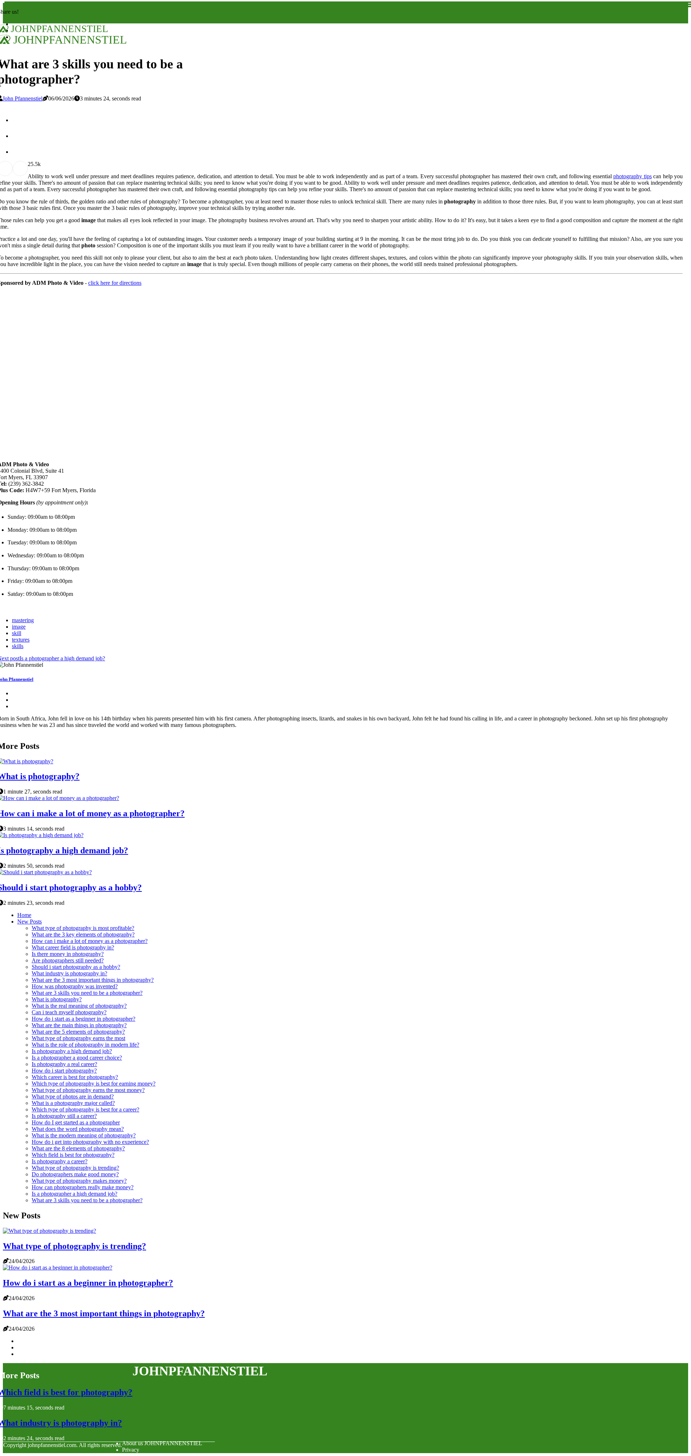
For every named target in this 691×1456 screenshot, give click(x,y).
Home (24, 915)
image (19, 627)
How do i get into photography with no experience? (90, 1142)
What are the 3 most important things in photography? (93, 980)
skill (16, 633)
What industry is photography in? (69, 973)
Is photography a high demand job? (72, 1051)
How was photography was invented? (75, 986)
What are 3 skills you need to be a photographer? (87, 993)
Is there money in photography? (68, 954)
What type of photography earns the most (78, 1038)
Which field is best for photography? (73, 1155)
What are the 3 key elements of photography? (83, 934)
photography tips (632, 176)
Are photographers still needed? (68, 960)
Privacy (130, 1450)
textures (21, 640)
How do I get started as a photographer (76, 1122)
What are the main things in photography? (79, 1025)
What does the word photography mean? (78, 1129)
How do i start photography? (64, 1071)
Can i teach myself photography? (69, 1012)
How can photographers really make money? (83, 1187)
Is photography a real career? (64, 1064)
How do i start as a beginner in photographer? (83, 1019)
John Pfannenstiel (22, 98)
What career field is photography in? (73, 947)
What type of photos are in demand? (73, 1096)
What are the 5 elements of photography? (78, 1032)
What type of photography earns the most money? (88, 1090)
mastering (23, 620)
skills (17, 646)
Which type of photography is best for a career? (85, 1109)
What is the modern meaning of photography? (84, 1135)
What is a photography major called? (73, 1103)
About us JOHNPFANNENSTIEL (162, 1443)
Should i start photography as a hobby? (76, 967)
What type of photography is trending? (75, 1168)
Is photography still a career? (64, 1116)
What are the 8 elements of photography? (78, 1148)
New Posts (29, 921)
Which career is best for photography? (75, 1077)
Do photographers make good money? (75, 1174)
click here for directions (114, 283)
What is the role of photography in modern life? (85, 1045)
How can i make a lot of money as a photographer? (90, 941)
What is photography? (57, 999)
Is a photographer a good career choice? (77, 1058)
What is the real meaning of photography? (79, 1006)
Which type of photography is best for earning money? (93, 1083)
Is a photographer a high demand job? (74, 1194)
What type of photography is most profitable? (83, 928)
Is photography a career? (59, 1161)
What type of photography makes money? (79, 1181)
